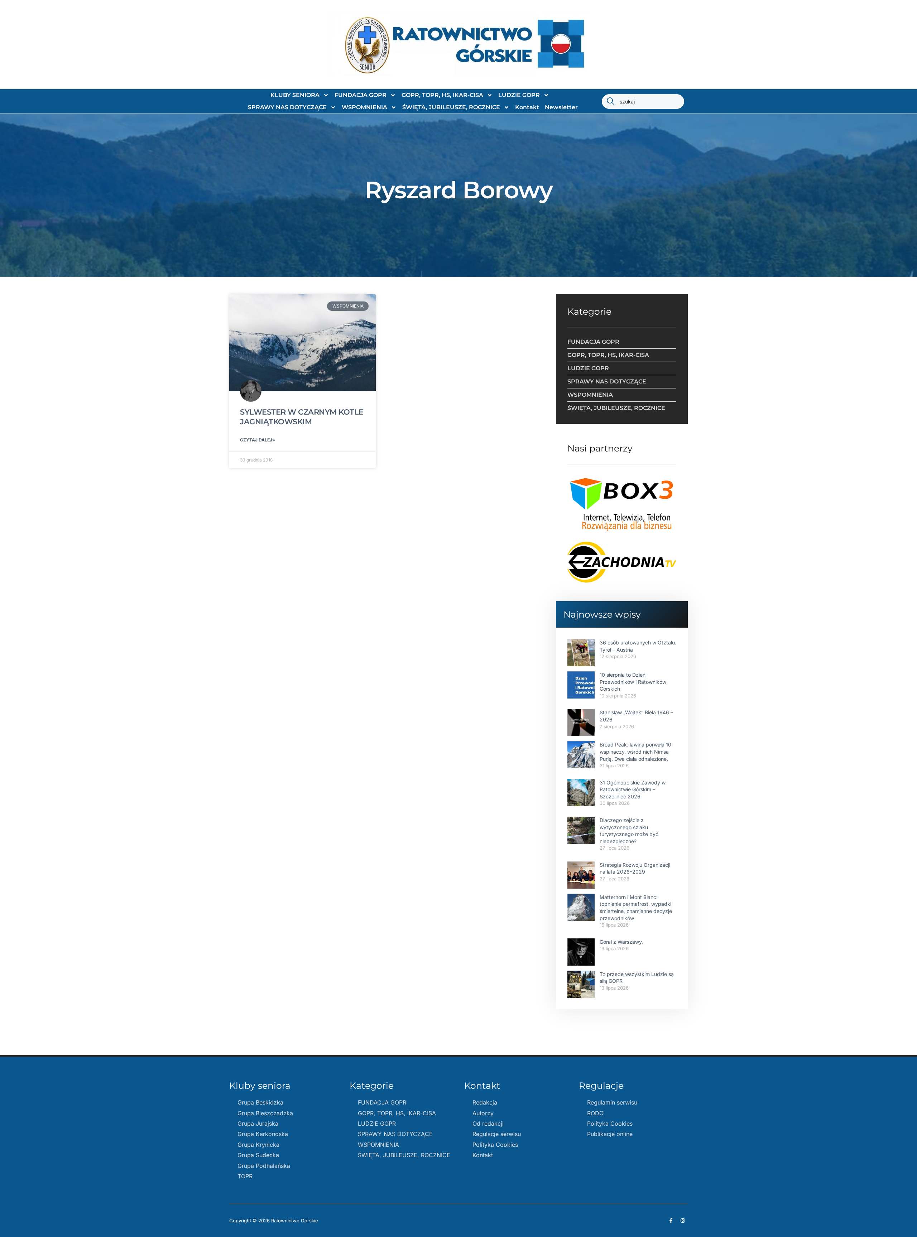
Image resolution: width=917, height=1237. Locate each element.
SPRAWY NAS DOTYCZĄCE (287, 107)
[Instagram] (683, 1221)
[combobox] (643, 101)
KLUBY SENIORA (295, 95)
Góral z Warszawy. (621, 942)
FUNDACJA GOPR (361, 95)
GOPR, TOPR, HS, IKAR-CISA (442, 95)
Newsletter (561, 107)
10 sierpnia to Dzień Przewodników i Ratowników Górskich (633, 682)
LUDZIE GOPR (519, 95)
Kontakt (527, 107)
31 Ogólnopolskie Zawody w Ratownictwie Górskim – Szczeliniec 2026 (633, 789)
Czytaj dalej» (257, 440)
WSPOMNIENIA (364, 107)
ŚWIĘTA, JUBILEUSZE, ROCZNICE (451, 107)
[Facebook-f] (671, 1221)
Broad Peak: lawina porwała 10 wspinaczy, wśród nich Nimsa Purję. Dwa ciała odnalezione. (635, 751)
